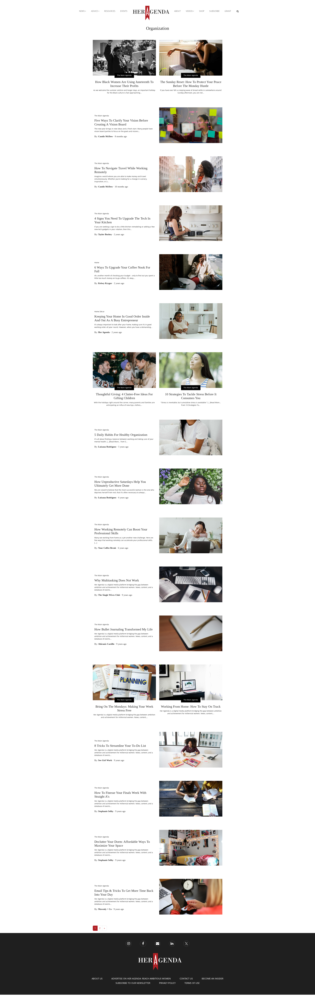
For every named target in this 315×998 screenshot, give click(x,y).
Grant (228, 11)
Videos (189, 11)
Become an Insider (212, 978)
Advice (94, 11)
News (82, 11)
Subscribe (214, 11)
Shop (201, 11)
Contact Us (186, 978)
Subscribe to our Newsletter (133, 983)
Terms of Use (192, 983)
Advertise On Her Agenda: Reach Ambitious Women (141, 978)
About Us (97, 978)
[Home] (150, 11)
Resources (109, 11)
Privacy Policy (167, 983)
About (177, 11)
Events (123, 11)
